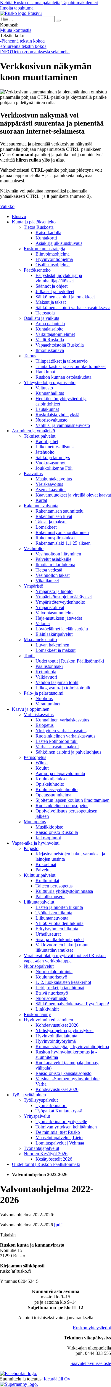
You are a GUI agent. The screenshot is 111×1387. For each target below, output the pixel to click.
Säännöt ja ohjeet (51, 286)
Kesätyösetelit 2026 (54, 1158)
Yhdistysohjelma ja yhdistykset (65, 1030)
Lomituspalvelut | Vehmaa (60, 1142)
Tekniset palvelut (39, 436)
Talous (30, 355)
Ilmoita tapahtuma (16, 7)
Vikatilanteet (47, 580)
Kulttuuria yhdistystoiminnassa (64, 891)
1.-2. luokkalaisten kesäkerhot (63, 982)
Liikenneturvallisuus (54, 446)
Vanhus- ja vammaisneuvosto (63, 425)
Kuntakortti (46, 237)
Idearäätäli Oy (57, 1378)
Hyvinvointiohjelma (54, 259)
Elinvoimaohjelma (53, 253)
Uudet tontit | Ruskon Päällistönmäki (70, 660)
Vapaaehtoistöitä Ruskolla (60, 344)
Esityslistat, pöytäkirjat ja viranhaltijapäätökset (59, 278)
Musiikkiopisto (49, 826)
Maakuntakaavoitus (54, 478)
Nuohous (44, 698)
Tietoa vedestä (49, 569)
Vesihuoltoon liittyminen (58, 553)
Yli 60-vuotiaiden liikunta (59, 923)
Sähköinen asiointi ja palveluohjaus (68, 751)
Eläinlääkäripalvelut (54, 634)
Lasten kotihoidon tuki (57, 741)
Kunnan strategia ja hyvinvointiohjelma (72, 1046)
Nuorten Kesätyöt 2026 (45, 1153)
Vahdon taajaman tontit (57, 682)
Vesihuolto (34, 548)
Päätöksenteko (37, 270)
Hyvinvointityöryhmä (56, 1041)
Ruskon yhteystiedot (92, 1327)
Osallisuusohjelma (53, 264)
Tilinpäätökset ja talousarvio (62, 361)
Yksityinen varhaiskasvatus (61, 730)
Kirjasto (31, 848)
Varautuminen (49, 703)
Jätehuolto (45, 452)
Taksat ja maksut (51, 521)
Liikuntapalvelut (39, 901)
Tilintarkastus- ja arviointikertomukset (71, 366)
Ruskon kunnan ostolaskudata (63, 377)
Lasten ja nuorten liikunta (59, 907)
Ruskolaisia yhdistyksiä (57, 414)
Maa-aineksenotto (40, 639)
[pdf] (58, 1224)
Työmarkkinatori (51, 1105)
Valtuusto (44, 387)
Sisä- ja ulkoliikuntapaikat (60, 939)
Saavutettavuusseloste (90, 1363)
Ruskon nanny (37, 1014)
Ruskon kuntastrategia (44, 248)
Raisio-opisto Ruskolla (57, 832)
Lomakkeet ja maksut (55, 650)
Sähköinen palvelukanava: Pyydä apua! (72, 1003)
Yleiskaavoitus (49, 484)
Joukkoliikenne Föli (54, 468)
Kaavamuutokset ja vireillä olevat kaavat (73, 494)
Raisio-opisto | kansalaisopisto (63, 1073)
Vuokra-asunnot (50, 462)
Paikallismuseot (50, 896)
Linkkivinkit (47, 1009)
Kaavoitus (33, 473)
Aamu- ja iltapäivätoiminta (60, 773)
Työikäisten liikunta (54, 912)
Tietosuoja (45, 312)
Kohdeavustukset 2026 (57, 1025)
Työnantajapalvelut (41, 1148)
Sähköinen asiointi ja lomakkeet (65, 296)
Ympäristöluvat (50, 607)
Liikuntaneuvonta (52, 918)
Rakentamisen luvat (54, 516)
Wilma (42, 762)
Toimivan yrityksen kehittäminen (66, 1126)
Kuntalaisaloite (49, 328)
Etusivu (19, 216)
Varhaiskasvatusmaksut (57, 746)
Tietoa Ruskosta (39, 227)
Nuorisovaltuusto (51, 419)
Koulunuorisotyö (51, 976)
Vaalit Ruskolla (50, 339)
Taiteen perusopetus (54, 885)
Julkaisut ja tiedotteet (55, 291)
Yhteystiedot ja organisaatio (49, 382)
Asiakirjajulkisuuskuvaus (59, 243)
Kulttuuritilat (47, 880)
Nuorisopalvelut (39, 966)
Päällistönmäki (49, 666)
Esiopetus (45, 725)
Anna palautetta (50, 323)
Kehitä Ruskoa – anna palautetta (30, 2)
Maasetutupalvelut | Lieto (59, 1137)
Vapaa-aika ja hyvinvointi (35, 843)
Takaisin (8, 1234)
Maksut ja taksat (51, 302)
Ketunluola (46, 671)
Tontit (29, 655)
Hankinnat (45, 371)
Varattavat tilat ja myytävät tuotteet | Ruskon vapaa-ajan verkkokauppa (65, 958)
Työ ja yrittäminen (29, 1094)
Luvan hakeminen (52, 644)
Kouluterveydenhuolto (57, 789)
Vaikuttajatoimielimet (55, 334)
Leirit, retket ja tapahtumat (60, 987)
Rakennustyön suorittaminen (62, 532)
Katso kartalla (48, 232)
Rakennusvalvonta (41, 505)
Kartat (41, 500)
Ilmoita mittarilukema (55, 564)
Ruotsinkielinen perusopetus (62, 805)
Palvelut (43, 869)
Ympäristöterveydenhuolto (60, 602)
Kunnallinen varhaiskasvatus (62, 719)
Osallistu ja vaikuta (41, 318)
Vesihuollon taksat (53, 575)
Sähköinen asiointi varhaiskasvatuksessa (73, 307)
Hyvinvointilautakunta (56, 1035)
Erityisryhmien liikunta (57, 928)
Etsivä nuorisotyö (52, 992)
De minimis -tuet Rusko (58, 1132)
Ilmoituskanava (50, 350)
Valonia (43, 623)
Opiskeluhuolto (50, 784)
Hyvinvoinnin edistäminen (48, 1019)
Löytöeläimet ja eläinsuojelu (62, 628)
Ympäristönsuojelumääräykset (64, 596)
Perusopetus (35, 757)
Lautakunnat (47, 409)
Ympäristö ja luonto (54, 591)
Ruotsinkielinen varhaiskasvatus (65, 735)
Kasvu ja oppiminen (30, 709)
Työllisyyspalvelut (41, 1100)
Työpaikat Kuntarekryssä (59, 1110)
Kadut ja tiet (47, 441)
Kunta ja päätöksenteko (34, 221)
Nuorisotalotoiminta (54, 971)
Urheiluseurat (48, 934)
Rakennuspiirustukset (55, 537)
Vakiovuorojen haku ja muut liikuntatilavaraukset (62, 947)
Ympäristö (33, 585)
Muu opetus (35, 821)
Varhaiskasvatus (39, 714)
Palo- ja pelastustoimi (43, 693)
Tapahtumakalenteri (80, 2)
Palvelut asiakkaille (53, 559)
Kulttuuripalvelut (39, 875)
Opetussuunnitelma (53, 794)
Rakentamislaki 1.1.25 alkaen (63, 543)
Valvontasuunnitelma (55, 612)
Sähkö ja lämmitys (53, 457)
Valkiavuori (46, 677)
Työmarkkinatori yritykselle (61, 1121)
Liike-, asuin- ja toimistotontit (63, 687)
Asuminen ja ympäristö (33, 430)
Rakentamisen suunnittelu (59, 511)
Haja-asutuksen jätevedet (59, 618)
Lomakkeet (46, 527)
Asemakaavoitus (51, 489)
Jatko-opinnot (48, 837)
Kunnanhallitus (50, 393)
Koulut (42, 768)
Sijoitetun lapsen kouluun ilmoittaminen (73, 800)
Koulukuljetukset (51, 778)
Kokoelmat (46, 864)
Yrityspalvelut (37, 1116)
